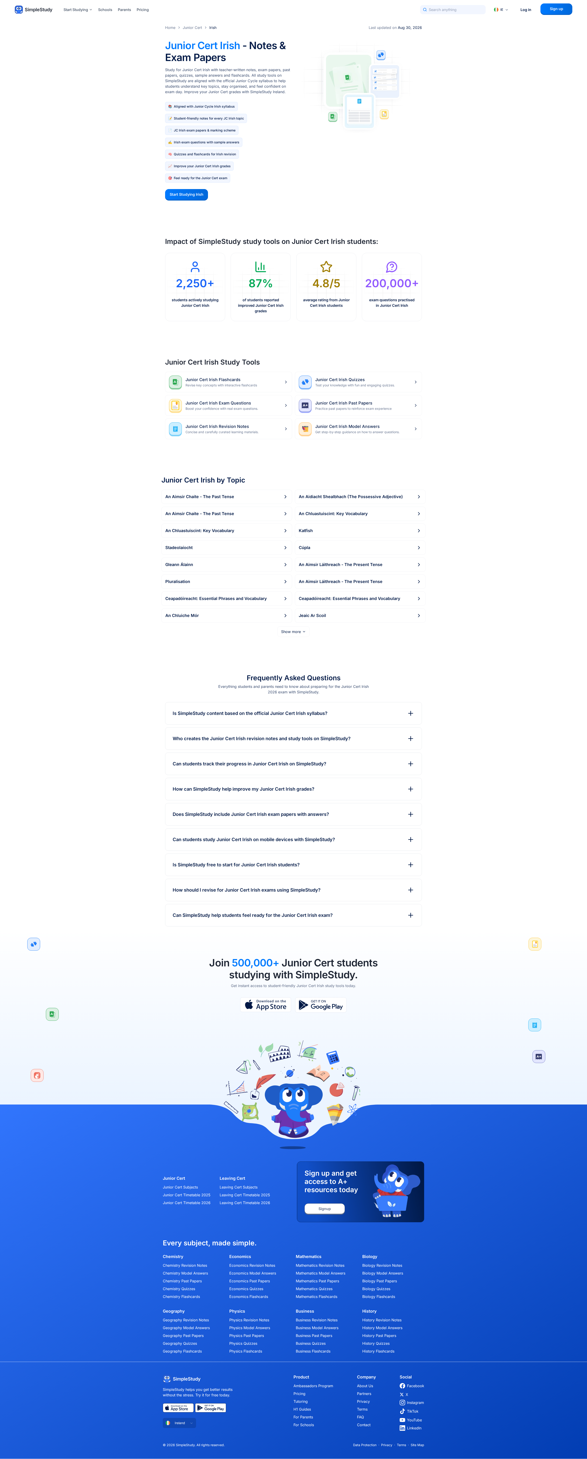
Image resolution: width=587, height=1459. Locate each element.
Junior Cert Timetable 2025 (186, 1195)
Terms (362, 1409)
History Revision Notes (381, 1320)
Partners (364, 1393)
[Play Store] (321, 1005)
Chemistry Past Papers (182, 1281)
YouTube (414, 1420)
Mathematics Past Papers (317, 1281)
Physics (237, 1311)
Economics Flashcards (248, 1296)
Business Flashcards (313, 1351)
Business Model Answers (317, 1327)
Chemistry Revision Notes (185, 1265)
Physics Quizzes (243, 1343)
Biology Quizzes (376, 1288)
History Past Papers (379, 1335)
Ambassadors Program (313, 1386)
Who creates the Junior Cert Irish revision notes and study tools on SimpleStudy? (262, 738)
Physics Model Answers (249, 1327)
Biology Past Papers (379, 1281)
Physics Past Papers (246, 1335)
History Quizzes (376, 1343)
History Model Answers (382, 1327)
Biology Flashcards (378, 1296)
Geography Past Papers (183, 1335)
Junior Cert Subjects (180, 1187)
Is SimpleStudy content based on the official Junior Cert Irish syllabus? (250, 713)
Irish (212, 27)
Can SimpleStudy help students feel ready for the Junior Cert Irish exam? (253, 915)
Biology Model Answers (382, 1273)
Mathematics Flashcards (316, 1296)
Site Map (417, 1445)
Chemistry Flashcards (181, 1296)
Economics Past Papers (249, 1281)
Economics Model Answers (252, 1273)
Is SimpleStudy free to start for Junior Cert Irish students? (236, 865)
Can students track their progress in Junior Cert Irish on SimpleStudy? (249, 764)
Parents (124, 9)
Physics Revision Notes (249, 1320)
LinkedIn (414, 1428)
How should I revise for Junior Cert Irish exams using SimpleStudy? (247, 890)
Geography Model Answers (186, 1327)
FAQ (360, 1417)
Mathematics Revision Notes (320, 1265)
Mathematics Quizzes (314, 1288)
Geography (174, 1311)
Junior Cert (192, 27)
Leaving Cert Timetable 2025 (245, 1195)
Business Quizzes (311, 1343)
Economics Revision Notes (252, 1265)
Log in (526, 9)
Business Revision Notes (317, 1320)
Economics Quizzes (246, 1288)
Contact (364, 1425)
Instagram (415, 1402)
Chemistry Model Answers (185, 1273)
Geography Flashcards (182, 1351)
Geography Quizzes (180, 1343)
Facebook (415, 1386)
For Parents (303, 1417)
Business (305, 1311)
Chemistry (173, 1256)
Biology (369, 1256)
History (369, 1311)
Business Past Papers (314, 1335)
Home (170, 27)
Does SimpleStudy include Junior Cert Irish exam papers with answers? (251, 814)
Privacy (363, 1401)
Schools (105, 9)
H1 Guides (302, 1409)
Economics (240, 1256)
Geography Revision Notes (186, 1320)
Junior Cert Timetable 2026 (186, 1202)
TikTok (412, 1411)
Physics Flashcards (245, 1351)
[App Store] (265, 1005)
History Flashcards (378, 1351)
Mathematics (308, 1256)
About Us (365, 1386)
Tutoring (301, 1401)
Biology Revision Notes (382, 1265)
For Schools (304, 1425)
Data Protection (365, 1445)
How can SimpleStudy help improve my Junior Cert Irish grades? (243, 789)
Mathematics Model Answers (320, 1273)
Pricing (143, 9)
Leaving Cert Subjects (239, 1187)
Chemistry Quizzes (179, 1288)
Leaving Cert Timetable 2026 (245, 1202)
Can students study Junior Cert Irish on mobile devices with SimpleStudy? (254, 839)
